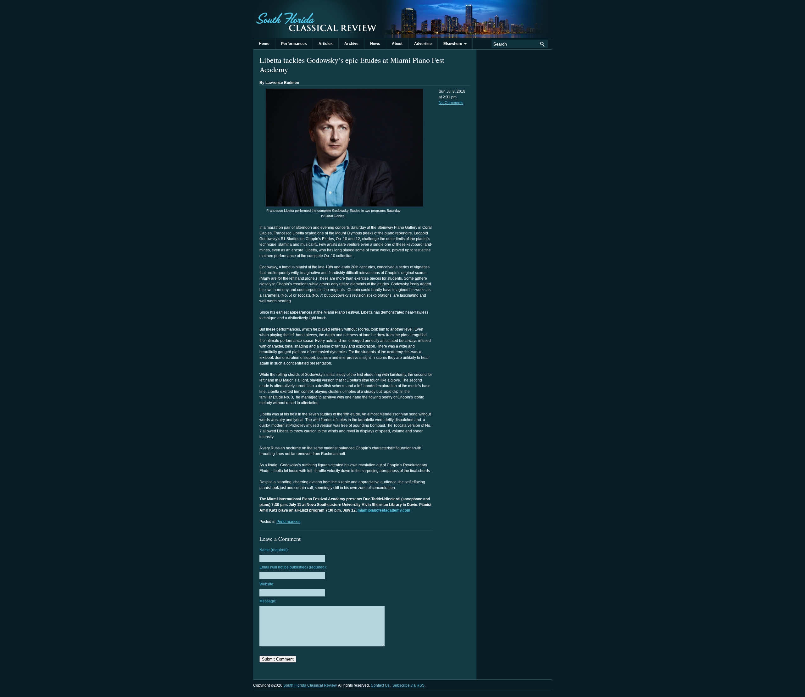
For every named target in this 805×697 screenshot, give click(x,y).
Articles (326, 43)
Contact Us (380, 685)
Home (264, 43)
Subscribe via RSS (408, 685)
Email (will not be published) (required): (293, 567)
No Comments (451, 103)
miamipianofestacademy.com (384, 510)
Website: (266, 584)
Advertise (423, 43)
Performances (294, 43)
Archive (351, 43)
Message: (267, 601)
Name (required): (274, 550)
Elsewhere (453, 43)
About (397, 43)
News (375, 43)
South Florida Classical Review (316, 19)
